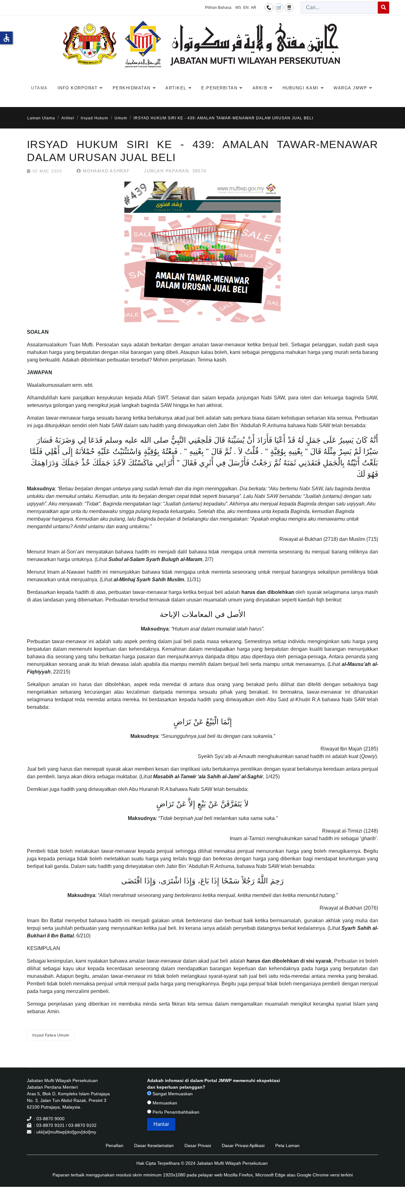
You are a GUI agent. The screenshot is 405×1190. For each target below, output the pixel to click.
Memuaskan (164, 1102)
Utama (39, 88)
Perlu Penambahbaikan (175, 1112)
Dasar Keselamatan (154, 1145)
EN (246, 7)
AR (253, 7)
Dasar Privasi (197, 1145)
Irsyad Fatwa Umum (50, 1035)
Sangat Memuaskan (172, 1093)
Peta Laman (287, 1145)
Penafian (114, 1145)
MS (238, 7)
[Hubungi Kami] (269, 7)
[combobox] (339, 8)
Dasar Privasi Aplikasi (243, 1145)
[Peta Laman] (289, 7)
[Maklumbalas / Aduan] (279, 7)
